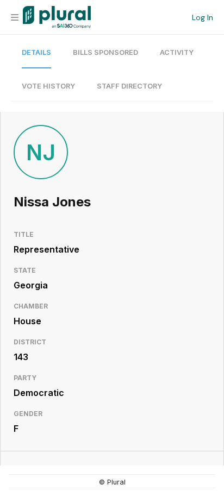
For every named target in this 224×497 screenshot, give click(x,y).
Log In (202, 17)
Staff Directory (129, 86)
